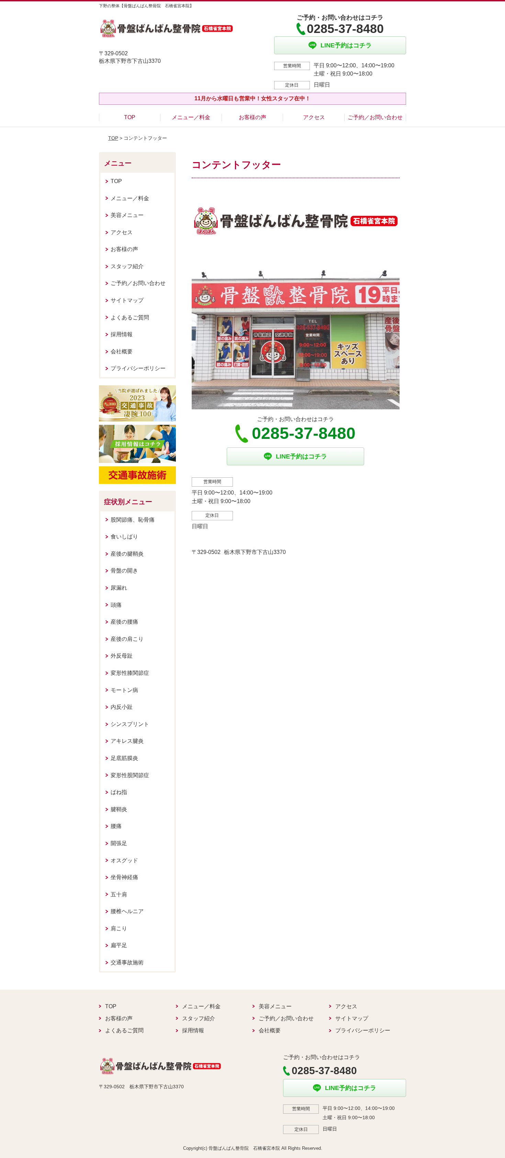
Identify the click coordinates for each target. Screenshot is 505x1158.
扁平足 (119, 945)
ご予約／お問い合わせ (375, 117)
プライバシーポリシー (138, 368)
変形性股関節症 (130, 775)
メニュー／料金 (191, 117)
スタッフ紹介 (127, 266)
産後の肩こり (127, 639)
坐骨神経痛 (124, 877)
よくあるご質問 (130, 317)
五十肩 (119, 894)
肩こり (119, 928)
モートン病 (124, 690)
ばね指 (119, 792)
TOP (129, 117)
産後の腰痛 (124, 622)
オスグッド (124, 860)
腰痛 (116, 826)
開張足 (119, 843)
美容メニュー (127, 215)
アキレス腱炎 (127, 741)
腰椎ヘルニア (127, 911)
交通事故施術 (127, 962)
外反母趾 (122, 656)
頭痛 (116, 605)
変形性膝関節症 (130, 673)
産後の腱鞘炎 (127, 554)
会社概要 (122, 351)
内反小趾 (122, 707)
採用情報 (122, 334)
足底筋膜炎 (124, 758)
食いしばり (124, 537)
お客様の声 (252, 117)
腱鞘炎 (119, 809)
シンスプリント (130, 724)
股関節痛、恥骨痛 (133, 520)
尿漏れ (119, 588)
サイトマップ (127, 300)
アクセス (314, 117)
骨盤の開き (124, 571)
